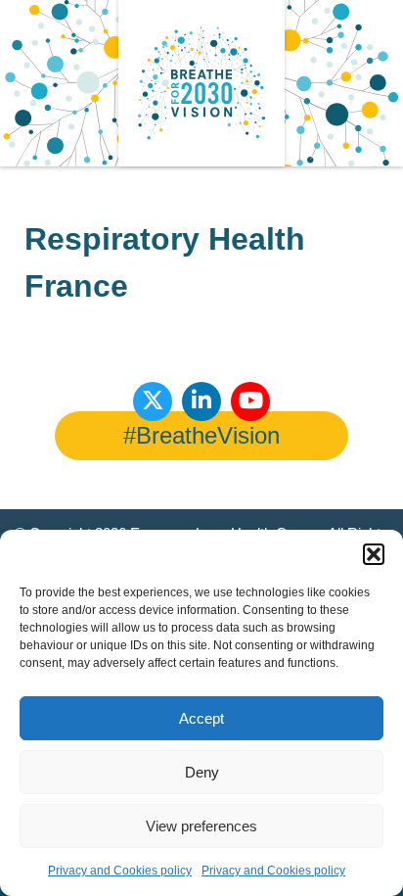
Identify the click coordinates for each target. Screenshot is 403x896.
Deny (202, 772)
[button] (373, 554)
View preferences (201, 826)
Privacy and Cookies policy (120, 870)
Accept (201, 718)
